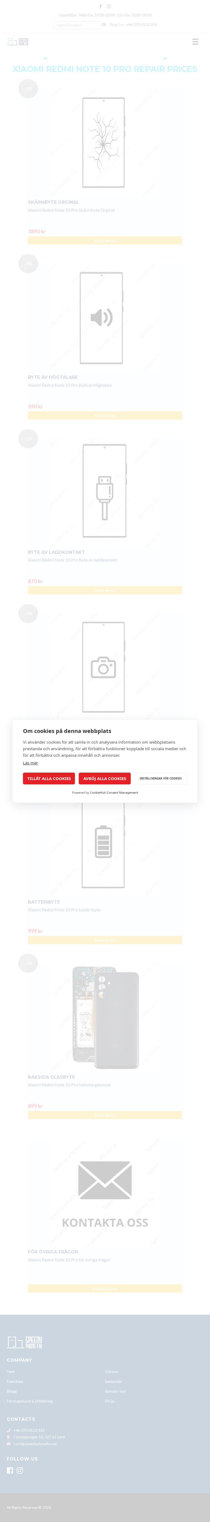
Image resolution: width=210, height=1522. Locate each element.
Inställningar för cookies (161, 778)
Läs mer (30, 763)
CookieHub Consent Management (114, 792)
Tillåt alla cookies (49, 778)
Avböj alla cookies (104, 778)
